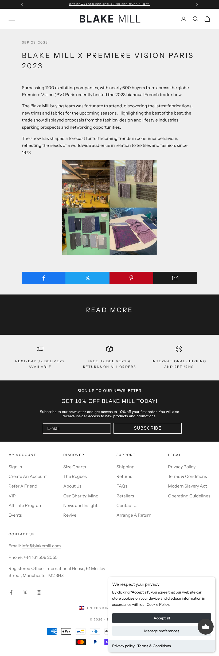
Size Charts (74, 466)
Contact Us (127, 505)
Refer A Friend (23, 486)
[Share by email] (175, 278)
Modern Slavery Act (187, 486)
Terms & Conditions (154, 645)
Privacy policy (123, 645)
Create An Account (28, 476)
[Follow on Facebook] (11, 592)
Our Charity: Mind (81, 495)
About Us (72, 486)
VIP (12, 495)
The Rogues (75, 476)
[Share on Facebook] (43, 278)
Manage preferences (161, 630)
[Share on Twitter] (87, 278)
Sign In (15, 466)
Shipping (125, 466)
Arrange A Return (133, 515)
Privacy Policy (181, 466)
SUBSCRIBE (148, 428)
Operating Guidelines (189, 495)
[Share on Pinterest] (131, 278)
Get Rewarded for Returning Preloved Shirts (109, 4)
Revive (69, 515)
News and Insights (81, 505)
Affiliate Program (25, 505)
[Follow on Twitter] (25, 592)
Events (15, 515)
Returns (124, 476)
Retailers (125, 495)
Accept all (162, 618)
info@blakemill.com (41, 545)
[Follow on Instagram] (39, 592)
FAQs (121, 486)
